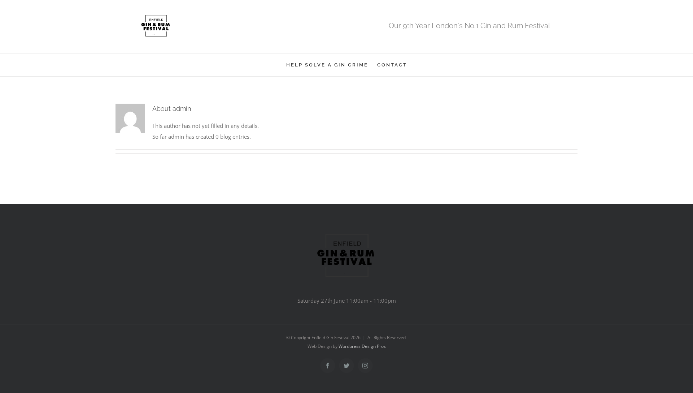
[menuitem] (331, 64)
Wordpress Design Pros (362, 346)
